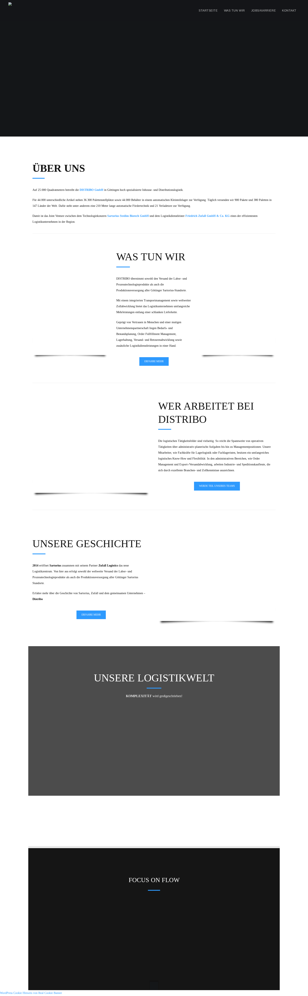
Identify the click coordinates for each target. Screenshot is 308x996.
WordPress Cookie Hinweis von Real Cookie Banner (31, 993)
